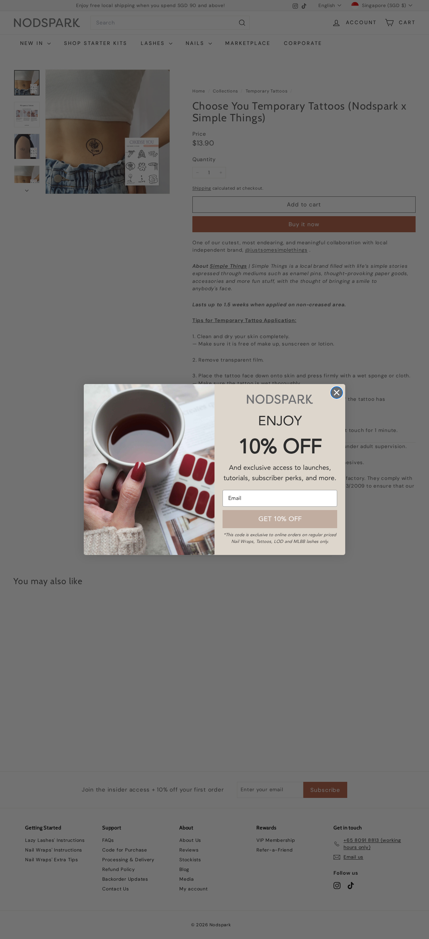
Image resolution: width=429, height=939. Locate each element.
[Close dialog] (337, 392)
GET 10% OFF (280, 519)
